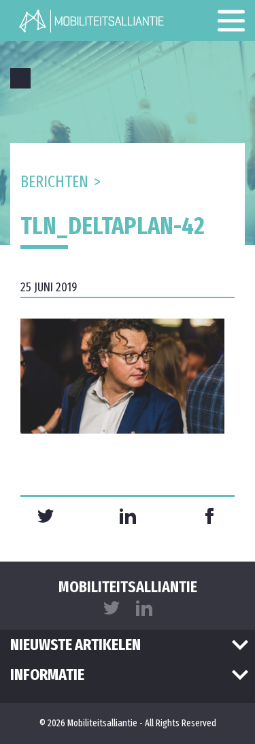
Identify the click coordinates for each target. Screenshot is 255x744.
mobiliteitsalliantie (127, 586)
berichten (54, 181)
